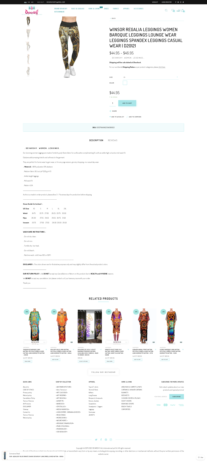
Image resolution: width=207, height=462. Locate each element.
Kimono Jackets (94, 401)
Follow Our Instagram (104, 372)
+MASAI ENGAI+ (61, 415)
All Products (27, 404)
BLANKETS (125, 392)
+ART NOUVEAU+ (61, 398)
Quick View (43, 313)
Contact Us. (26, 412)
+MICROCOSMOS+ (61, 418)
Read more (27, 361)
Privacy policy (27, 392)
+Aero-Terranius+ (61, 390)
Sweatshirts (92, 404)
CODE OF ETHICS (28, 390)
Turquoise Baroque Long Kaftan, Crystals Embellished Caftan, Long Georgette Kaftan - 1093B (34, 352)
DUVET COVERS (127, 401)
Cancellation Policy (29, 398)
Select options (83, 361)
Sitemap (25, 409)
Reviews (113, 140)
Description (96, 140)
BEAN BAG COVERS (128, 404)
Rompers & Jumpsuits (96, 398)
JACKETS (92, 415)
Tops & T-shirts (93, 387)
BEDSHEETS (125, 395)
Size (111, 77)
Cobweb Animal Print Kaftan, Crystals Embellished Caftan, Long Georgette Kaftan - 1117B (143, 351)
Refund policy (27, 395)
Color (111, 83)
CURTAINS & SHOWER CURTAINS (132, 390)
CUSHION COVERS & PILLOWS (131, 398)
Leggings (91, 409)
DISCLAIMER (27, 406)
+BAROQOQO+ (26, 347)
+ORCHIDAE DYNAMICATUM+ (65, 423)
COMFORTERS (126, 409)
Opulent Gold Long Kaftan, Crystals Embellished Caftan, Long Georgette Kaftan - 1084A (60, 351)
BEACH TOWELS (127, 406)
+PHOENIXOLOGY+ (61, 429)
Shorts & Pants (93, 390)
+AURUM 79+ (60, 401)
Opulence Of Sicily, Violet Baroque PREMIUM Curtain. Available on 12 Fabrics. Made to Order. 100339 (88, 352)
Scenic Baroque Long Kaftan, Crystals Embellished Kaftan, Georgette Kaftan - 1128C (170, 351)
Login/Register (167, 2)
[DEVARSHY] (32, 10)
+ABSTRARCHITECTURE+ (64, 387)
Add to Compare (43, 320)
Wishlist (155, 2)
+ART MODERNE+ (61, 395)
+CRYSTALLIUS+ (61, 406)
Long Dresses (93, 395)
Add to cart (55, 359)
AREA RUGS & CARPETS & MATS (132, 387)
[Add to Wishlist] (46, 349)
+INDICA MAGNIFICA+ (62, 409)
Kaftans (91, 392)
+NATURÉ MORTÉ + (62, 420)
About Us (26, 387)
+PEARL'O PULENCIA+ (62, 426)
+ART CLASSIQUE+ (62, 392)
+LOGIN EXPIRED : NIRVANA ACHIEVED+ (68, 412)
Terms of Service (28, 401)
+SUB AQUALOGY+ (62, 432)
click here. (162, 67)
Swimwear (92, 412)
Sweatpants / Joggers (95, 406)
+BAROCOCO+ (60, 404)
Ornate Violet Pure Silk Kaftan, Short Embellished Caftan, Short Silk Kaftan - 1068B (114, 352)
